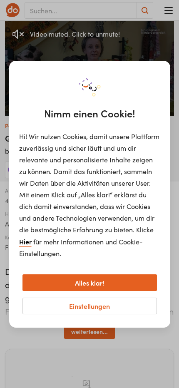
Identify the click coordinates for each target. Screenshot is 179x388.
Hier (25, 241)
